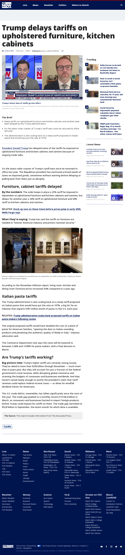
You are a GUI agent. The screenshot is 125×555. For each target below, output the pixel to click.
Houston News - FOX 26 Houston (72, 481)
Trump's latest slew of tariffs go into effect (21, 103)
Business (26, 501)
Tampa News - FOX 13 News (72, 466)
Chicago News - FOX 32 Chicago (93, 456)
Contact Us (110, 501)
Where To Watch (8, 455)
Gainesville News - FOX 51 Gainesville (71, 471)
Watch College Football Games (91, 505)
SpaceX (46, 501)
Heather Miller (9, 51)
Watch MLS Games (92, 533)
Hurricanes (6, 504)
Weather (6, 494)
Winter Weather (8, 498)
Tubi (3, 469)
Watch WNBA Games (93, 530)
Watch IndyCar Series (93, 517)
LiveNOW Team (112, 507)
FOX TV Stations (8, 463)
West (109, 451)
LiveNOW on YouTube (7, 459)
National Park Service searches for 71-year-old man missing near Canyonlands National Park (111, 97)
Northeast (49, 451)
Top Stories (27, 455)
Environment (7, 507)
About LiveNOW (111, 496)
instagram (111, 547)
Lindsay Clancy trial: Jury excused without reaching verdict (96, 151)
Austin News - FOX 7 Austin (72, 486)
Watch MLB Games (93, 509)
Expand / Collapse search (121, 5)
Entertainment (28, 481)
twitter (116, 547)
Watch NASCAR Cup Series (93, 513)
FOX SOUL (6, 472)
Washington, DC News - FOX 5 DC (50, 466)
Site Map (109, 513)
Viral (66, 494)
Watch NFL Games (92, 501)
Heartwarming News (72, 498)
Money (26, 494)
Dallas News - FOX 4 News (72, 476)
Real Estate (27, 510)
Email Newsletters (113, 510)
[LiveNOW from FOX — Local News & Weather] (10, 5)
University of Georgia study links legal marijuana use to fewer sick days (97, 185)
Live (4, 451)
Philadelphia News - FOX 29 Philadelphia (51, 461)
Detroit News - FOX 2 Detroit (93, 461)
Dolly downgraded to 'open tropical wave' (97, 196)
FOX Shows (6, 474)
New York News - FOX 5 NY (50, 456)
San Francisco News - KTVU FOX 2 (114, 466)
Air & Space (48, 498)
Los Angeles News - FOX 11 (114, 461)
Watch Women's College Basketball (92, 526)
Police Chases (28, 469)
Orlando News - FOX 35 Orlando (72, 461)
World (25, 461)
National (26, 458)
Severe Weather (8, 501)
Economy (26, 498)
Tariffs (27, 51)
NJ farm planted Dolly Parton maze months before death (97, 173)
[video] (117, 151)
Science (48, 494)
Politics (25, 463)
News (26, 451)
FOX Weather (7, 466)
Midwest (90, 451)
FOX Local (19, 51)
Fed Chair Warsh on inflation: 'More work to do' (97, 162)
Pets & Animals (70, 504)
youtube (102, 547)
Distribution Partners (114, 504)
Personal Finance (29, 504)
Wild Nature (48, 507)
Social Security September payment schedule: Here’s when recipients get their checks (110, 113)
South (67, 451)
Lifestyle (26, 478)
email (121, 547)
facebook (106, 547)
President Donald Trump (15, 148)
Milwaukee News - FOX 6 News (92, 471)
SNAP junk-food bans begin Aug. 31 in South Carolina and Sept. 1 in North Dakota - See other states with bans (111, 129)
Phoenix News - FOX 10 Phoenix (114, 456)
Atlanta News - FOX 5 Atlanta (72, 456)
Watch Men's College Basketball (93, 521)
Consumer (27, 507)
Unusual (67, 501)
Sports (25, 472)
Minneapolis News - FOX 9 (93, 466)
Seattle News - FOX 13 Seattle (113, 471)
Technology (48, 504)
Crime (25, 466)
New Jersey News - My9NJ (51, 471)
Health (25, 475)
